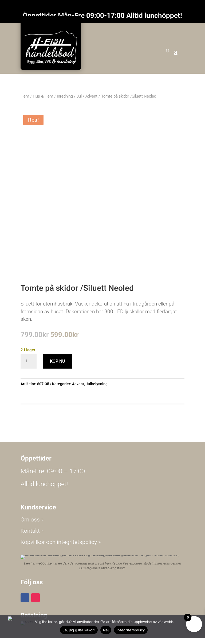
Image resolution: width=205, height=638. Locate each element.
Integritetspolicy (131, 630)
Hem (25, 96)
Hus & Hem (43, 96)
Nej (106, 630)
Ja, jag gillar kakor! (79, 630)
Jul (79, 96)
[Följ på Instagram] (35, 597)
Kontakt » (32, 531)
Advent (91, 96)
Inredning (65, 96)
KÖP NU (57, 361)
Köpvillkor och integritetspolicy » (61, 542)
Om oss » (32, 519)
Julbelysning (97, 384)
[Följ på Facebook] (25, 597)
